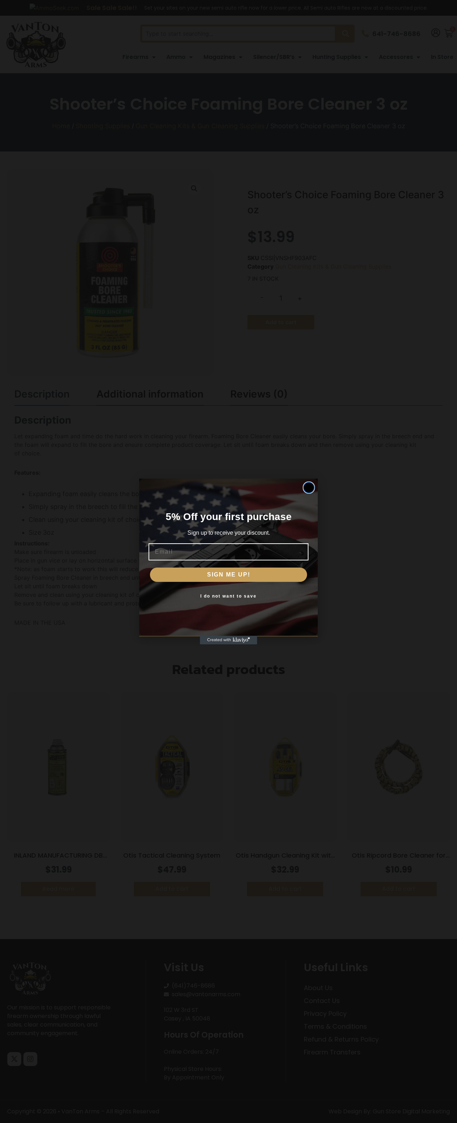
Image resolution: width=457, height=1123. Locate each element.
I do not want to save (228, 596)
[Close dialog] (308, 487)
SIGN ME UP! (228, 575)
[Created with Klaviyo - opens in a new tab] (228, 640)
